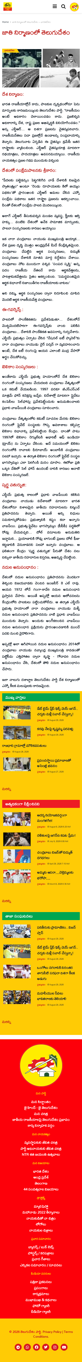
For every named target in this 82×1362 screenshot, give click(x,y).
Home (5, 22)
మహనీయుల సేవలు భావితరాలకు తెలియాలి (51, 995)
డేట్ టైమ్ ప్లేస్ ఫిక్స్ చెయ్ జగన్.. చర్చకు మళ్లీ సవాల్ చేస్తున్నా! (57, 711)
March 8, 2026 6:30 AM (59, 884)
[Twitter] (45, 1347)
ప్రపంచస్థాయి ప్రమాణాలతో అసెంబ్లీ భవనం (54, 763)
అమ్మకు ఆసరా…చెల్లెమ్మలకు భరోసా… (55, 875)
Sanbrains (73, 1357)
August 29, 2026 (56, 720)
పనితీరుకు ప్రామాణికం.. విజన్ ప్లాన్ (56, 930)
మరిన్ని (6, 788)
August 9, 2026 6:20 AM (60, 827)
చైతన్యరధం (41, 720)
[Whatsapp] (27, 1347)
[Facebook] (36, 1347)
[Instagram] (54, 1347)
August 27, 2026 (56, 772)
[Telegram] (18, 1347)
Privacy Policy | (53, 1332)
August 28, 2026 (21, 752)
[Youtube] (64, 1347)
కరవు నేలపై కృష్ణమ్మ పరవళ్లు (55, 728)
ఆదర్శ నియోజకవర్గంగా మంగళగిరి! (52, 817)
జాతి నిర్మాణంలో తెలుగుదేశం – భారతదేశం (31, 22)
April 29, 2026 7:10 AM (59, 864)
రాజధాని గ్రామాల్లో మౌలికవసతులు (24, 745)
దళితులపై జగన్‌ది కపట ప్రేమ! (56, 835)
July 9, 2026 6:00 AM (58, 841)
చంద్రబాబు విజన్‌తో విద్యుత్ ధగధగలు (54, 855)
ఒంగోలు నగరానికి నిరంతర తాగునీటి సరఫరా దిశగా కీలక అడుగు (56, 973)
